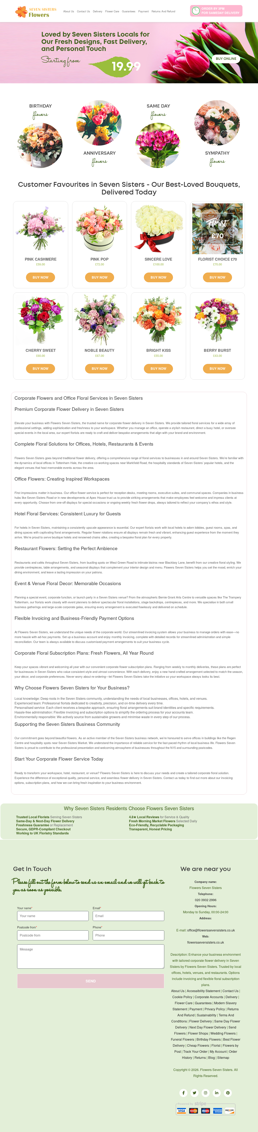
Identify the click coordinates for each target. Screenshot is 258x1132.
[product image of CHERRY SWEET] (40, 320)
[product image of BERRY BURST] (217, 320)
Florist (215, 1045)
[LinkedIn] (217, 1093)
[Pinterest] (228, 1093)
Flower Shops (198, 1033)
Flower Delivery (200, 1021)
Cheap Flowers (198, 1045)
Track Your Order (195, 1051)
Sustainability (206, 1015)
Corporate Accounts (209, 997)
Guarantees (128, 11)
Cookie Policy (182, 997)
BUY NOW (40, 277)
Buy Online (226, 58)
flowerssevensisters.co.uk (205, 942)
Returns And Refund (163, 11)
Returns (200, 1057)
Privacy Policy (215, 1009)
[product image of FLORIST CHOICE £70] (217, 228)
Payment (143, 11)
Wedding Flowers (223, 1033)
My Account (218, 1051)
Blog (211, 1057)
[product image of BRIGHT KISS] (158, 320)
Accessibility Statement (203, 990)
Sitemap (223, 1057)
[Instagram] (206, 1093)
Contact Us (83, 11)
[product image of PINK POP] (99, 228)
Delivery (97, 11)
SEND (91, 981)
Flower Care (112, 11)
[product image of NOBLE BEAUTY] (99, 320)
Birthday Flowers (209, 1039)
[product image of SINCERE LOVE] (158, 228)
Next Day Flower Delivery (207, 1027)
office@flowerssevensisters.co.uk (211, 930)
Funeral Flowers (182, 1039)
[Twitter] (194, 1093)
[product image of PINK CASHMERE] (40, 228)
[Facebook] (183, 1093)
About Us (68, 11)
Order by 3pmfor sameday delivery (220, 10)
